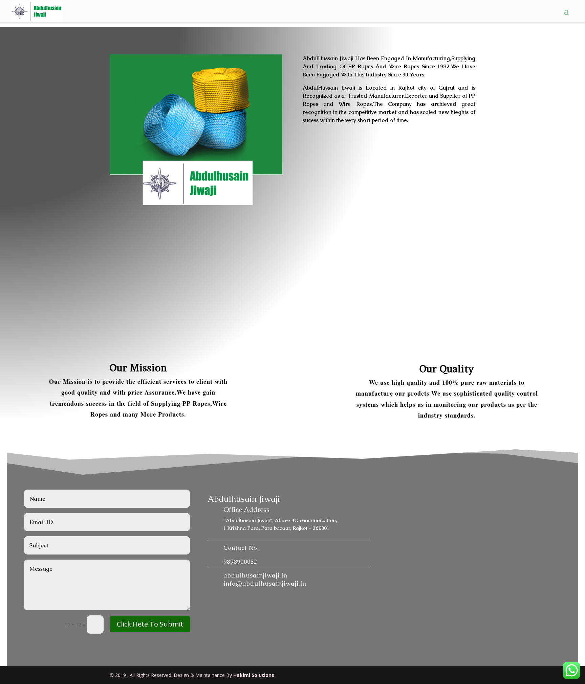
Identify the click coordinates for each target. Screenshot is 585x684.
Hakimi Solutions (253, 675)
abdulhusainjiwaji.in (255, 575)
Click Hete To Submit (150, 624)
